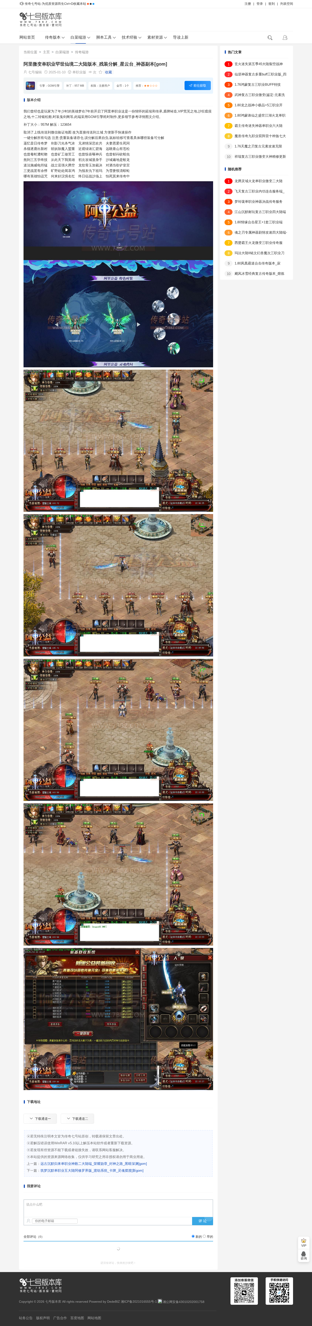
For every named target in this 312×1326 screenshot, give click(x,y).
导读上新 (180, 37)
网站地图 (94, 1318)
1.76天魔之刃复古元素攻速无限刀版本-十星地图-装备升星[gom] (253, 147)
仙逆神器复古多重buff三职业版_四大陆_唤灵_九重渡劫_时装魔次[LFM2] (255, 75)
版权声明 (43, 1318)
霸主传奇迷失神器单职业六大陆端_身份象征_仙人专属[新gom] (254, 126)
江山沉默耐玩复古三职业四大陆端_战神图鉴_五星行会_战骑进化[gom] (255, 212)
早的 (210, 1236)
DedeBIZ (113, 1302)
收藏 (108, 72)
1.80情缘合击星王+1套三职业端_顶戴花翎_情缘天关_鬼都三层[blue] (254, 223)
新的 (199, 1236)
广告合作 (60, 1318)
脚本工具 (104, 37)
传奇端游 (82, 52)
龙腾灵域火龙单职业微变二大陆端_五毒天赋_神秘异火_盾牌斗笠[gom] (254, 181)
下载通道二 (80, 1119)
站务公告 (26, 1318)
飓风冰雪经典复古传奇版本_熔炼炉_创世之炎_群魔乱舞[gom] (254, 274)
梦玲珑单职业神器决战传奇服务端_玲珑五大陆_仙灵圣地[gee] (254, 202)
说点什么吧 (34, 1204)
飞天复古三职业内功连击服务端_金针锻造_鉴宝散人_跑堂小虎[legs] (254, 192)
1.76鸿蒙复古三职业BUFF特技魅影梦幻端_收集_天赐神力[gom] (253, 85)
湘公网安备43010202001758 (183, 1302)
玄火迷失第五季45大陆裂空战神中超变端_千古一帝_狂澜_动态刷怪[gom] (254, 64)
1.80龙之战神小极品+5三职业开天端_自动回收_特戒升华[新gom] (254, 106)
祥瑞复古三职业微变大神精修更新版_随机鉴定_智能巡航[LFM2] (255, 157)
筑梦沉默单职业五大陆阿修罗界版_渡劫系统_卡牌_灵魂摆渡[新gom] (91, 1170)
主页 (46, 52)
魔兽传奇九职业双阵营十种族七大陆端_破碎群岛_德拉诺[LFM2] (255, 136)
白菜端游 (78, 37)
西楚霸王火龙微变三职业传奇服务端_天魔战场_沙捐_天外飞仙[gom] (254, 243)
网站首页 (27, 37)
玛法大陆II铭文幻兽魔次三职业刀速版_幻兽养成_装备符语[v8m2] (254, 253)
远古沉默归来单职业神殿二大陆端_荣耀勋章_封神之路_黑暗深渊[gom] (93, 1164)
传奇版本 (53, 37)
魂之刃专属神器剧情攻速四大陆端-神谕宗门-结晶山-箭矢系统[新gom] (256, 233)
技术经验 (129, 37)
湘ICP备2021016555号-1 (139, 1302)
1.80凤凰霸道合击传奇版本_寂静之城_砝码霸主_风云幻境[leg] (252, 264)
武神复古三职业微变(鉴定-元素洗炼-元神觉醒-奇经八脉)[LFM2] (255, 95)
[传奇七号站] (43, 19)
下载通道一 (43, 1119)
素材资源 (155, 37)
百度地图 (77, 1318)
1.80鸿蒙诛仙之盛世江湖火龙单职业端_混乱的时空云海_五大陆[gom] (255, 116)
